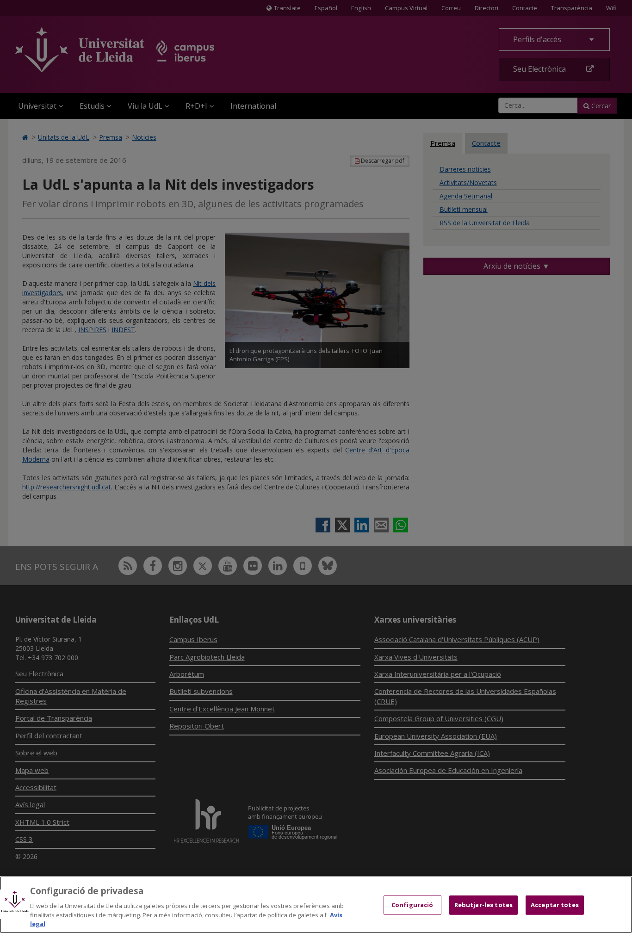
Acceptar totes (555, 905)
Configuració (412, 905)
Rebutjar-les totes (483, 905)
